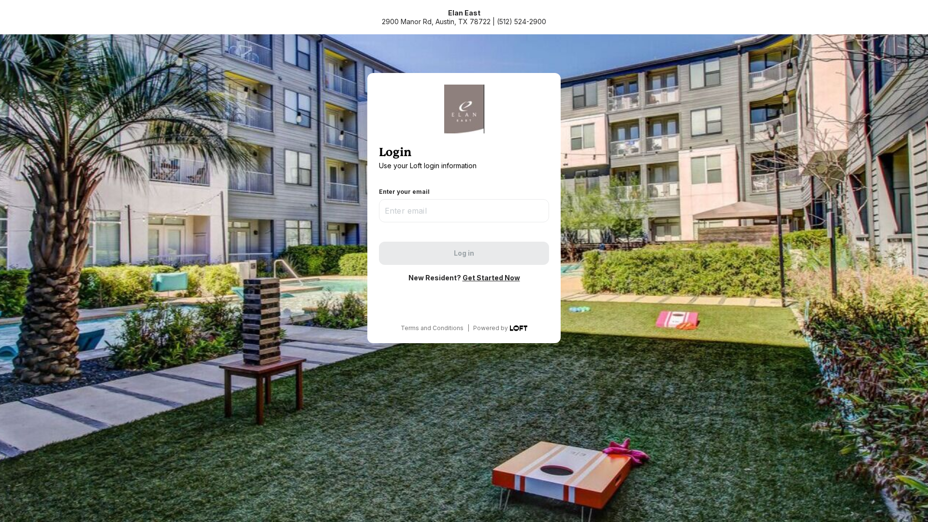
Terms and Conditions (432, 328)
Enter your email (404, 191)
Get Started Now (491, 278)
